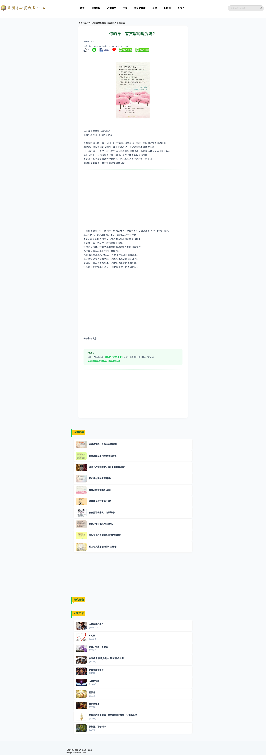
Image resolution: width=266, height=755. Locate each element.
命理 (154, 8)
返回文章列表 (84, 22)
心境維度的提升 (96, 624)
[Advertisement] (133, 193)
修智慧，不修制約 (97, 726)
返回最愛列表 (98, 22)
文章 (125, 8)
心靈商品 (111, 8)
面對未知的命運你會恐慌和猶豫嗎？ (105, 535)
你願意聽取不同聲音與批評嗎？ (103, 455)
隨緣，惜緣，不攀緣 (98, 646)
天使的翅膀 (94, 681)
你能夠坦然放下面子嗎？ (100, 501)
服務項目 (95, 8)
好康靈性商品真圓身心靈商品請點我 (104, 361)
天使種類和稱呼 (96, 669)
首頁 (82, 8)
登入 (182, 8)
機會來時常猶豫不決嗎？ (100, 489)
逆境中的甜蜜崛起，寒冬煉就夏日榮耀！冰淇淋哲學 (113, 715)
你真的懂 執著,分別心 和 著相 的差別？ (107, 658)
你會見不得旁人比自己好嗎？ (102, 512)
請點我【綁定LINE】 (114, 357)
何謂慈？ (93, 692)
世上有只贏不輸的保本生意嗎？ (103, 546)
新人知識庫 (139, 8)
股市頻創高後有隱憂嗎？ (100, 478)
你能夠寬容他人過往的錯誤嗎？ (103, 444)
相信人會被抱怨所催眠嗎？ (101, 523)
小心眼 (92, 635)
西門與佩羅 (94, 703)
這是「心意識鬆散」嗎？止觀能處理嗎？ (107, 467)
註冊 (168, 8)
